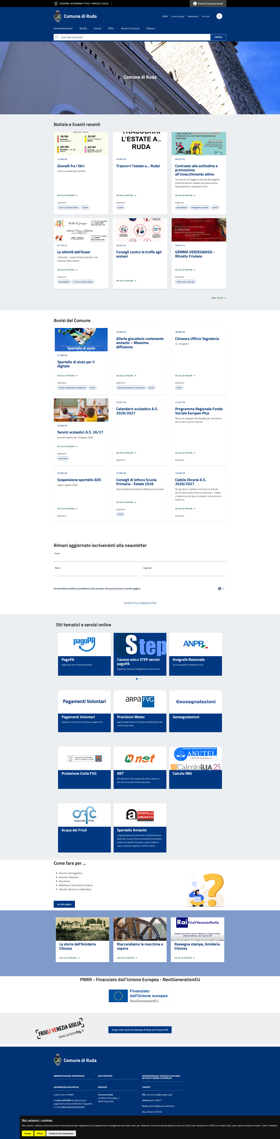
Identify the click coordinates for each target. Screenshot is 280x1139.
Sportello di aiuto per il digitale (75, 364)
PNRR (165, 16)
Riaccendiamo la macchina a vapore (140, 946)
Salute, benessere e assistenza (72, 387)
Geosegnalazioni (186, 717)
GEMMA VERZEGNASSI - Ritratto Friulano (195, 254)
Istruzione (63, 458)
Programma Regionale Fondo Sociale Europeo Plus (199, 411)
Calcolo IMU (182, 773)
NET (120, 773)
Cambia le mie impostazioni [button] (61, 1133)
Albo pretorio (105, 1075)
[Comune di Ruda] (58, 1059)
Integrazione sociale (199, 207)
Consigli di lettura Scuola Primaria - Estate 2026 (136, 482)
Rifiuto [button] (40, 1133)
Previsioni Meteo (131, 717)
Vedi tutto (217, 297)
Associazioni (182, 207)
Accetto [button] (27, 1133)
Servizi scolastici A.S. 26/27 (80, 432)
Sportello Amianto (132, 830)
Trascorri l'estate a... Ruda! (138, 166)
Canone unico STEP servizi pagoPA (138, 661)
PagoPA (68, 659)
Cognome (147, 567)
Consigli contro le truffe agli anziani (139, 254)
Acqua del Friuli (74, 830)
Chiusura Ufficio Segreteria (197, 338)
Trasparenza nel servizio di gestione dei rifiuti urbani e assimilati (161, 1077)
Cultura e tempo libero (68, 207)
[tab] (137, 679)
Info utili (205, 16)
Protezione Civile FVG (79, 773)
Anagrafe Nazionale (189, 659)
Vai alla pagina (66, 195)
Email (57, 553)
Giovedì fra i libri (70, 166)
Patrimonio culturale (185, 281)
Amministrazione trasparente (69, 1075)
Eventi (85, 207)
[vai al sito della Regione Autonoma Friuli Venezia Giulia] (82, 3)
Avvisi (92, 387)
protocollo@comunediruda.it (160, 1106)
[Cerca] (219, 16)
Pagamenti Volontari (78, 717)
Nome (57, 567)
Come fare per (177, 16)
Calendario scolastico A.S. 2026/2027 (137, 411)
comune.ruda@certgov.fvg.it (159, 1094)
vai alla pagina (64, 904)
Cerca (218, 37)
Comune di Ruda (80, 1060)
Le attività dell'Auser (74, 252)
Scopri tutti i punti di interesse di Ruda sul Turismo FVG (140, 1030)
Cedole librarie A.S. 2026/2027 (190, 482)
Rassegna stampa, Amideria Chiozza (197, 946)
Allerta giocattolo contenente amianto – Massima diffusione (140, 343)
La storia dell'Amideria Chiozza (77, 946)
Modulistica (193, 16)
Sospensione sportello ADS (79, 480)
